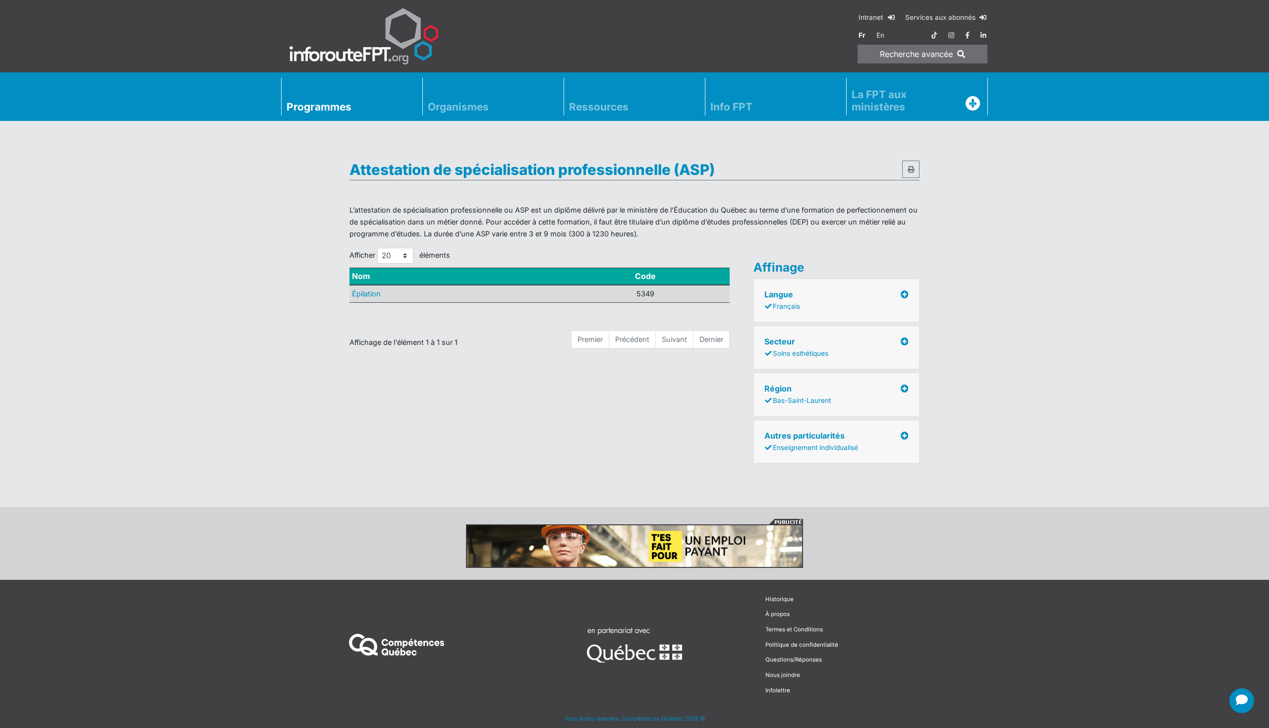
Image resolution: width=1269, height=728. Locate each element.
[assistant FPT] (1241, 700)
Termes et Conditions (794, 629)
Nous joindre (782, 675)
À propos (777, 614)
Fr (862, 35)
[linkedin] (983, 35)
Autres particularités (811, 441)
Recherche (916, 54)
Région (797, 394)
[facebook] (967, 35)
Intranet (872, 17)
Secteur (796, 346)
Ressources (599, 107)
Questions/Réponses (793, 659)
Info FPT (731, 107)
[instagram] (951, 35)
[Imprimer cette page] (911, 169)
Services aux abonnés (941, 17)
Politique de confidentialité (801, 644)
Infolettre (777, 690)
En (880, 35)
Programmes (319, 107)
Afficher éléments (399, 255)
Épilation (366, 293)
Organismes (458, 107)
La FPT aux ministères (879, 100)
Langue (782, 299)
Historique (779, 599)
